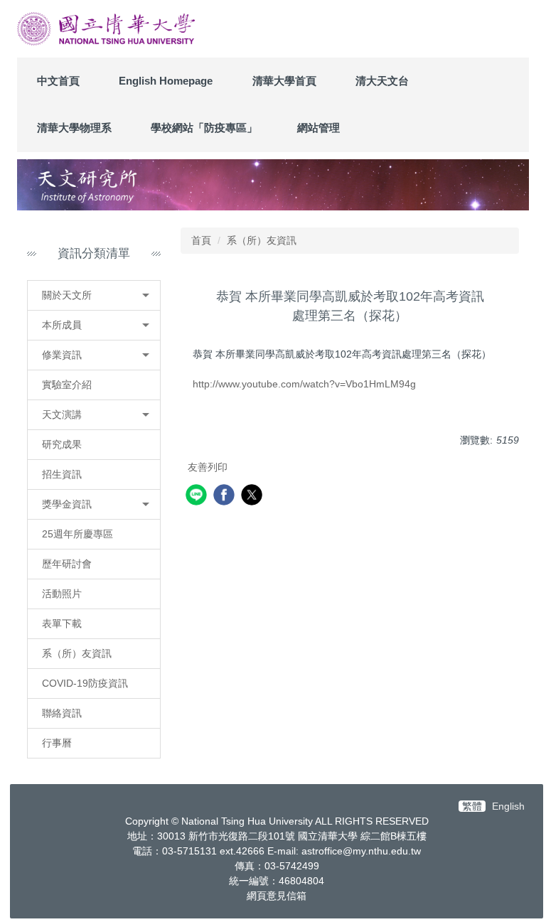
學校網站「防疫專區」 (204, 128)
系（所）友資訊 (261, 240)
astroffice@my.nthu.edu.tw (361, 851)
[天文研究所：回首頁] (106, 29)
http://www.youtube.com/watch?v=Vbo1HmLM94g (304, 384)
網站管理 (318, 128)
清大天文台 (382, 81)
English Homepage (166, 81)
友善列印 (208, 467)
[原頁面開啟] (273, 184)
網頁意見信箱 (276, 895)
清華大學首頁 (284, 81)
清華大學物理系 (74, 128)
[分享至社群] (198, 496)
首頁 (201, 240)
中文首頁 (58, 81)
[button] (94, 295)
